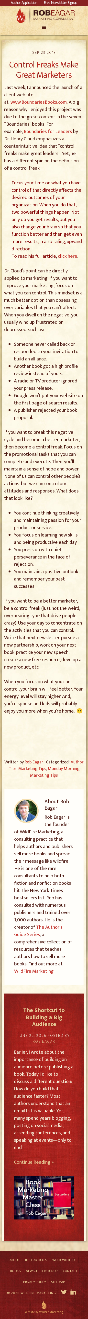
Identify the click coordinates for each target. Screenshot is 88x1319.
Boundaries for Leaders (48, 131)
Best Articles (36, 1260)
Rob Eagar (44, 15)
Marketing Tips (32, 768)
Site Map (58, 1282)
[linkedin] (73, 1292)
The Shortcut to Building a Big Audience (44, 1017)
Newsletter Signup (42, 1271)
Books (15, 1271)
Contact (70, 1271)
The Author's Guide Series (38, 931)
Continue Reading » (34, 1162)
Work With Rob (64, 1260)
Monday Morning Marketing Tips (54, 772)
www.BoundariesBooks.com (39, 102)
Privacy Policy (34, 1282)
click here (67, 256)
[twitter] (64, 1292)
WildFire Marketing (34, 971)
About (15, 1260)
